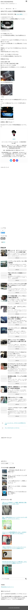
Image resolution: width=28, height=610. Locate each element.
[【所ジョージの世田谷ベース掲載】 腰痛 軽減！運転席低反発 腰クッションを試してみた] (7, 510)
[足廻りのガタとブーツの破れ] (4, 400)
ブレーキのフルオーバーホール (12, 427)
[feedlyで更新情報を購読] (2, 238)
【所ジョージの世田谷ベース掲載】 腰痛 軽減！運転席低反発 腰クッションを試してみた (14, 503)
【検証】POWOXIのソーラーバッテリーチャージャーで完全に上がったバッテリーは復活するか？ (14, 547)
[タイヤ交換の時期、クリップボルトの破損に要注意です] (4, 298)
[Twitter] (11, 160)
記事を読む (17, 269)
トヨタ (17, 14)
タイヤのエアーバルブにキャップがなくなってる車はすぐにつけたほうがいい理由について (17, 365)
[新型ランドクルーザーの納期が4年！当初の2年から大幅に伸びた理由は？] (4, 342)
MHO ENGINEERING (7, 1)
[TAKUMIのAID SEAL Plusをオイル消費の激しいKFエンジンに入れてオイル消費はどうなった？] (7, 569)
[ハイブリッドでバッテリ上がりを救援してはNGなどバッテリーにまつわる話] (4, 286)
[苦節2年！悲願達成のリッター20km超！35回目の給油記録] (4, 389)
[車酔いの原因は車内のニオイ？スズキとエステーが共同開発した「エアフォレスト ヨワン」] (7, 525)
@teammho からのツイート (7, 586)
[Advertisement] (14, 182)
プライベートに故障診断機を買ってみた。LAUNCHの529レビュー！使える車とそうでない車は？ (14, 533)
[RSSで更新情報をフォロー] (4, 238)
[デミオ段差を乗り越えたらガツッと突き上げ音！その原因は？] (4, 320)
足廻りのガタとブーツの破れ (15, 397)
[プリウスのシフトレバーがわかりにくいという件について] (4, 354)
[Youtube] (14, 160)
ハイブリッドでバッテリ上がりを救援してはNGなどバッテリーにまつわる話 (17, 285)
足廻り (21, 14)
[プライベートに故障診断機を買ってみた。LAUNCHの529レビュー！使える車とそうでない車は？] (7, 540)
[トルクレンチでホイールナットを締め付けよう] (4, 410)
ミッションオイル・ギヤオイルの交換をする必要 (15, 423)
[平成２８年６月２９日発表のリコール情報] (4, 275)
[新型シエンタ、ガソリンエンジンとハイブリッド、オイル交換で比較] (4, 253)
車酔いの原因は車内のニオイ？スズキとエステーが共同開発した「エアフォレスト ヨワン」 (14, 518)
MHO (4, 242)
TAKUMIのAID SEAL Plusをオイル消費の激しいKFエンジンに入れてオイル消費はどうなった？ (14, 562)
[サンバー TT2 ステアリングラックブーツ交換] (4, 309)
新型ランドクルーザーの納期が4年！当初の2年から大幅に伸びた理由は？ (17, 341)
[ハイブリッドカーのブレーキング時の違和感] (4, 263)
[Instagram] (17, 160)
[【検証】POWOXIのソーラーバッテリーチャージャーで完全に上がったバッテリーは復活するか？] (7, 554)
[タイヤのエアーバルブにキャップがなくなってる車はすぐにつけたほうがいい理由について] (4, 366)
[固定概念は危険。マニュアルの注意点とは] (4, 378)
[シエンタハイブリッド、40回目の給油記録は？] (4, 330)
